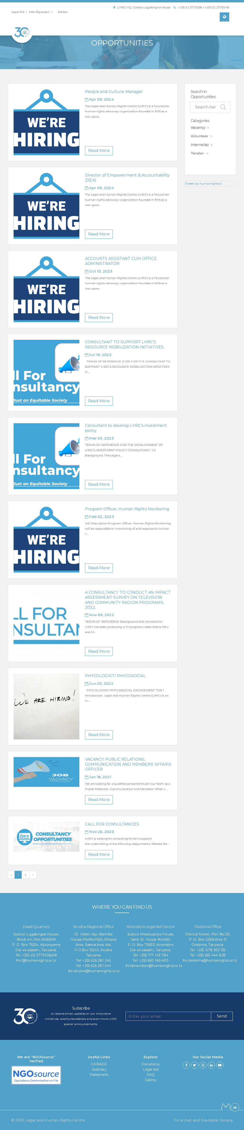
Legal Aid (17, 12)
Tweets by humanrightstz (203, 183)
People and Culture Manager (114, 91)
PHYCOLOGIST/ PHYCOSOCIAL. (115, 676)
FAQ (150, 1075)
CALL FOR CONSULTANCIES (112, 824)
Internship (200, 144)
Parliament (99, 1075)
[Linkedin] (211, 1065)
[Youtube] (219, 1065)
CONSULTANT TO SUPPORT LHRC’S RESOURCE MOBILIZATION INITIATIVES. (124, 344)
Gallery (150, 1080)
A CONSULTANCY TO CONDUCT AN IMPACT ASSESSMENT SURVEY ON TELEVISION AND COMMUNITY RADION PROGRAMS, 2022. (128, 599)
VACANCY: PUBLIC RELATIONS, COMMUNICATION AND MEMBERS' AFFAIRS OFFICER (128, 764)
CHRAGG (99, 1064)
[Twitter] (194, 1065)
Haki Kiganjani (39, 12)
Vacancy (198, 127)
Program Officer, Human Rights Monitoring (127, 509)
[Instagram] (203, 1065)
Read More (99, 150)
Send (222, 1016)
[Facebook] (186, 1065)
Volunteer (199, 136)
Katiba (62, 12)
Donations (150, 1064)
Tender (197, 153)
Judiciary (99, 1069)
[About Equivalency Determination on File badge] (36, 1076)
